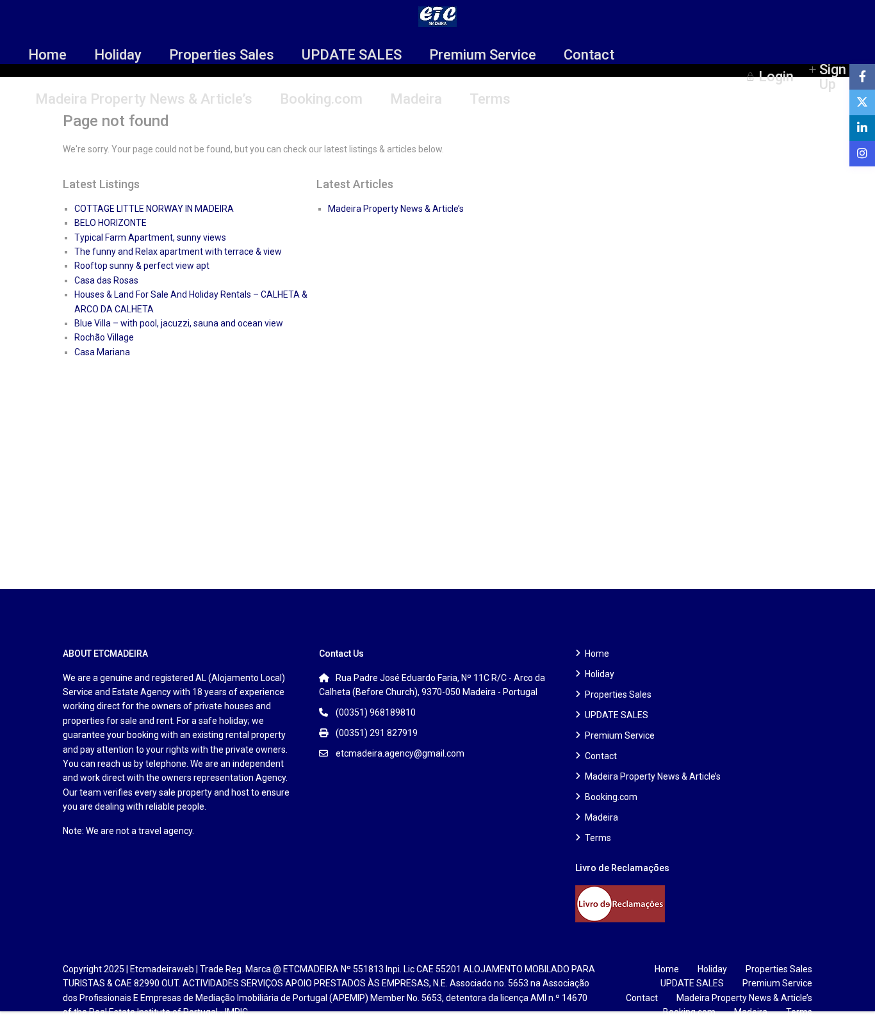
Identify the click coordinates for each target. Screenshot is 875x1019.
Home (47, 55)
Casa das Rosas (106, 280)
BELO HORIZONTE (110, 223)
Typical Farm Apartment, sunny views (150, 237)
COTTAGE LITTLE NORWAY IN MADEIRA (154, 209)
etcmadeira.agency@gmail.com (400, 753)
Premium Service (482, 55)
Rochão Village (104, 337)
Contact (589, 55)
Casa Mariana (102, 352)
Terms (490, 99)
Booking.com (321, 99)
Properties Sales (221, 55)
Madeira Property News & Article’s (143, 99)
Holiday (118, 55)
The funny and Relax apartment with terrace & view (178, 251)
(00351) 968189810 (376, 712)
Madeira (416, 99)
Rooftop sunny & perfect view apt (141, 266)
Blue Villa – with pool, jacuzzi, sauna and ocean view (178, 323)
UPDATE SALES (352, 55)
